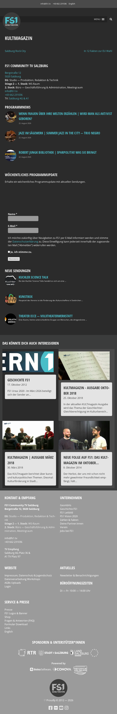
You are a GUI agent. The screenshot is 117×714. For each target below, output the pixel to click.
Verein (63, 527)
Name (12, 214)
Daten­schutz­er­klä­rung (25, 241)
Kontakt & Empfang (20, 497)
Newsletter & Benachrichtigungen (79, 575)
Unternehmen (71, 497)
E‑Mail (12, 226)
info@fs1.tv (46, 3)
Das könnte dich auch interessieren (30, 343)
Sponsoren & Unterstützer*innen (58, 642)
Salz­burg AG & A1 (19, 98)
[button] (97, 19)
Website (10, 567)
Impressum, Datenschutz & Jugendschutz (28, 575)
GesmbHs (65, 505)
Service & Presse (17, 601)
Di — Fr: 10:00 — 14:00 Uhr (75, 590)
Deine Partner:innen (71, 523)
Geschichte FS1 (68, 509)
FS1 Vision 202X (69, 516)
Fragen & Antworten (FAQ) (19, 620)
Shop (8, 617)
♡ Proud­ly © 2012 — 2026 (58, 700)
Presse (8, 609)
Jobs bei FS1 (67, 531)
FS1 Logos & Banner (16, 613)
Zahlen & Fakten (69, 520)
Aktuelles (67, 567)
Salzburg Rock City (15, 51)
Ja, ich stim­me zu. (21, 252)
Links (7, 628)
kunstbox (25, 296)
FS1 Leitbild (66, 512)
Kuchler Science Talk (33, 277)
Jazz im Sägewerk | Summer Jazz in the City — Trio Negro (59, 133)
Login (8, 586)
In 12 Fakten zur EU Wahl (98, 51)
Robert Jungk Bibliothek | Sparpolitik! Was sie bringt (58, 152)
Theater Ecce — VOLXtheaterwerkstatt (46, 316)
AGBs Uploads (13, 582)
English (72, 3)
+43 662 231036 (60, 3)
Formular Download (16, 624)
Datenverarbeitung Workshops (22, 579)
